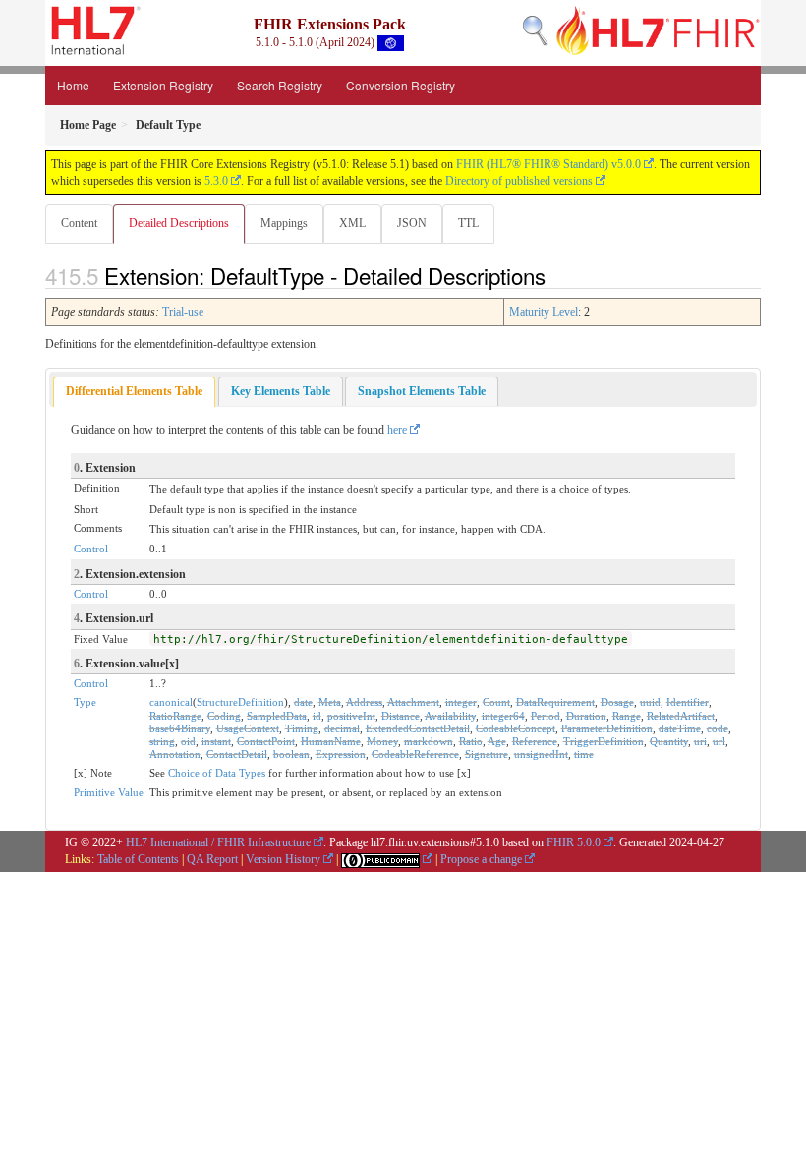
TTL (468, 223)
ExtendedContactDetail (418, 728)
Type (85, 702)
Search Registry (279, 85)
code (717, 728)
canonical (171, 702)
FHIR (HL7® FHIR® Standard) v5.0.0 (548, 164)
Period (545, 716)
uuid (650, 702)
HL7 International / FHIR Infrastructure (218, 842)
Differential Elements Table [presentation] (134, 391)
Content (79, 223)
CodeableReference (415, 754)
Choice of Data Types (216, 773)
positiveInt (351, 716)
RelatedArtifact (681, 716)
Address (364, 702)
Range (626, 716)
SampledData (277, 716)
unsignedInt (541, 754)
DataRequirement (555, 702)
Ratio (471, 741)
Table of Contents (138, 859)
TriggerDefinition (603, 741)
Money (382, 741)
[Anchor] (556, 275)
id (317, 716)
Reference (534, 741)
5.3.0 (216, 181)
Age (497, 741)
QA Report (212, 859)
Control (91, 548)
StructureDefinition (240, 702)
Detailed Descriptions (179, 223)
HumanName (331, 741)
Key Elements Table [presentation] (280, 391)
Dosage (617, 702)
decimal (342, 728)
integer (461, 702)
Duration (586, 716)
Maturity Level (543, 312)
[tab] (134, 392)
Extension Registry (163, 85)
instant (216, 741)
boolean (291, 754)
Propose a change (481, 859)
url (719, 741)
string (162, 741)
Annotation (175, 754)
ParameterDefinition (607, 728)
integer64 (503, 716)
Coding (224, 716)
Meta (329, 702)
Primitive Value (109, 792)
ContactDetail (236, 754)
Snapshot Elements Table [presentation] (422, 391)
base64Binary (179, 728)
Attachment (413, 702)
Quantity (669, 741)
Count (496, 702)
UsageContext (247, 728)
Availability (450, 716)
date (303, 702)
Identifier (687, 702)
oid (188, 741)
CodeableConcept (515, 728)
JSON (412, 223)
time (584, 754)
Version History (283, 859)
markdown (428, 741)
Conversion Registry (400, 85)
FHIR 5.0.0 (574, 842)
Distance (400, 716)
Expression (341, 754)
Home (73, 85)
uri (700, 741)
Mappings (284, 223)
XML (352, 223)
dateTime (680, 728)
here (397, 429)
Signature (486, 754)
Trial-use (182, 312)
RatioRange (175, 716)
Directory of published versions (519, 181)
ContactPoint (266, 741)
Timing (301, 728)
